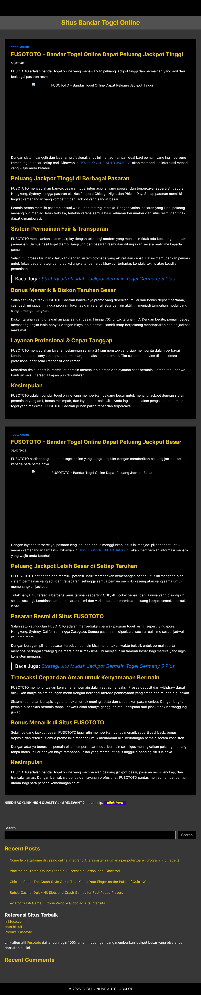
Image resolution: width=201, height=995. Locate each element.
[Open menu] (192, 8)
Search (10, 828)
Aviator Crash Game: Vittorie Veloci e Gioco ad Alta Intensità (57, 903)
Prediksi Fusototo (18, 932)
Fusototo (34, 942)
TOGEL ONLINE (20, 47)
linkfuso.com (15, 921)
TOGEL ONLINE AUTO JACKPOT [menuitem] (105, 163)
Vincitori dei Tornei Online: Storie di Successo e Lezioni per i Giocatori (65, 871)
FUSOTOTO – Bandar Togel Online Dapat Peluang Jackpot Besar (96, 442)
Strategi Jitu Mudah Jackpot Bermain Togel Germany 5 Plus (108, 279)
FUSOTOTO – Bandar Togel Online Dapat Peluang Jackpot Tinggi (97, 54)
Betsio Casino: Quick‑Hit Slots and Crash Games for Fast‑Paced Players (66, 893)
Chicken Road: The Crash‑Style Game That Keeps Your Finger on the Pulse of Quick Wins (80, 882)
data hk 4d (13, 927)
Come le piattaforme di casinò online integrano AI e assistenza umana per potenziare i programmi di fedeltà (95, 860)
